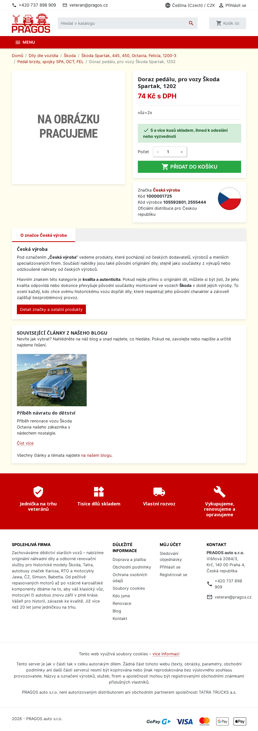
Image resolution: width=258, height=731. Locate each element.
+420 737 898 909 (37, 5)
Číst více (25, 443)
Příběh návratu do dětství (46, 413)
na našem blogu (96, 455)
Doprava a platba (129, 559)
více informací (165, 653)
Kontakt (120, 618)
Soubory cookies (129, 588)
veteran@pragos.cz (88, 5)
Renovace (122, 603)
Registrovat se (173, 574)
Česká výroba (166, 190)
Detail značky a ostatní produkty (51, 309)
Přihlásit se (170, 567)
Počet (143, 151)
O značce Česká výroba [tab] (43, 235)
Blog (117, 610)
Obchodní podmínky (132, 567)
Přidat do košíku (189, 167)
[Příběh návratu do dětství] (52, 380)
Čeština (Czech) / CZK (190, 5)
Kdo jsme (121, 595)
